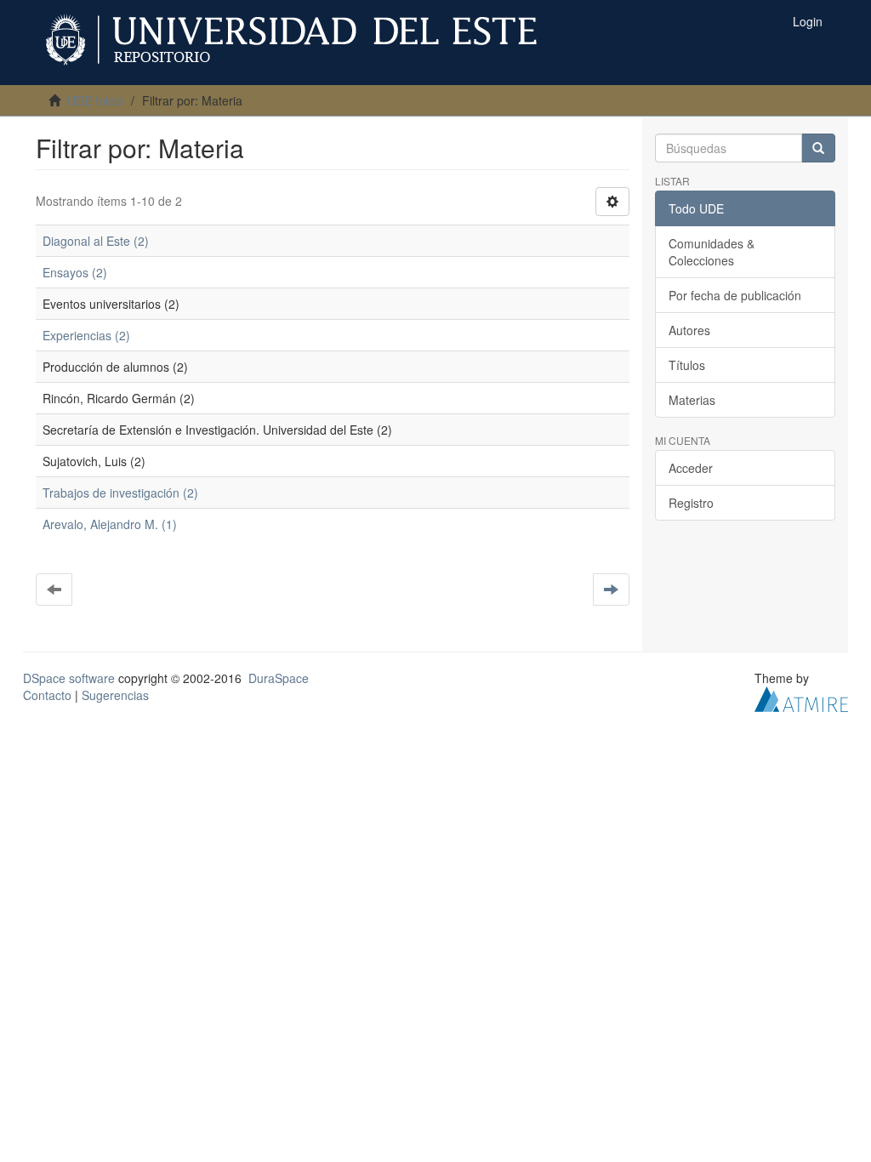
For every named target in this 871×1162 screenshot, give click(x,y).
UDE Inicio (95, 100)
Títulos (687, 364)
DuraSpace (278, 677)
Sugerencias (115, 694)
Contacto (47, 694)
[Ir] (818, 148)
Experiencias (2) (86, 335)
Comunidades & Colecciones (711, 252)
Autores (689, 330)
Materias (692, 399)
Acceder (691, 467)
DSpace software (69, 677)
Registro (691, 502)
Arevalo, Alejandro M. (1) (110, 524)
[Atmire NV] (801, 697)
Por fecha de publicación (735, 295)
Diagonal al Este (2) (96, 240)
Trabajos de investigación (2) (120, 492)
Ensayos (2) (75, 272)
